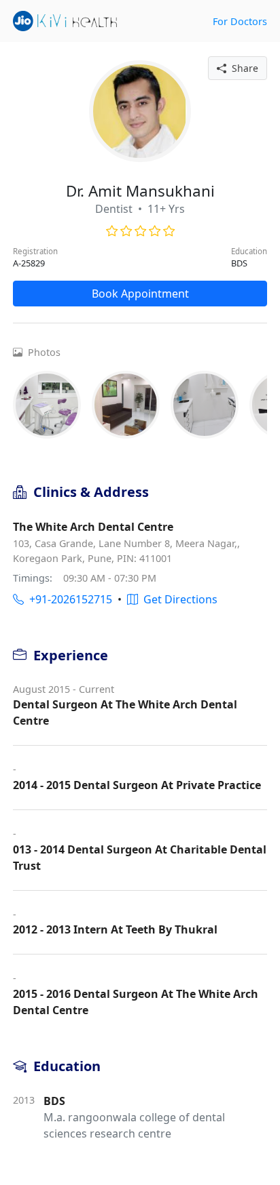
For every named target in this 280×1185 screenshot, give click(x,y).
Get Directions (177, 599)
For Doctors (240, 21)
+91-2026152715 (68, 599)
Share (242, 68)
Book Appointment (140, 293)
